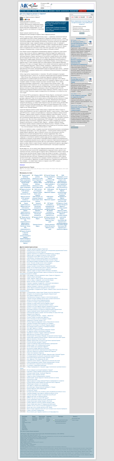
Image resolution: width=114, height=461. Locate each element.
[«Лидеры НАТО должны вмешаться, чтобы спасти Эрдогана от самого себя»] (38, 175)
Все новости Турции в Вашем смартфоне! (30, 431)
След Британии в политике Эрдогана (36, 252)
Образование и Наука (26, 422)
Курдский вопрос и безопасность (81, 31)
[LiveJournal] (27, 19)
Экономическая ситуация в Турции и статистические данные (42, 297)
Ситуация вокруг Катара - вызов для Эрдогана (39, 373)
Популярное (24, 420)
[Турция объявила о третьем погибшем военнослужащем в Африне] (26, 231)
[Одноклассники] (24, 19)
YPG (26, 168)
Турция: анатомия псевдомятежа (35, 410)
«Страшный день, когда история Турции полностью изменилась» (43, 292)
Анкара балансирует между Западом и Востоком (39, 401)
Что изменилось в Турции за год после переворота (40, 363)
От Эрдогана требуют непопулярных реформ (38, 331)
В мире (23, 421)
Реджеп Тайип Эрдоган (57, 168)
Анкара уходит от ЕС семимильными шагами (38, 345)
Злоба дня (24, 427)
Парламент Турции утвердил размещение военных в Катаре (42, 371)
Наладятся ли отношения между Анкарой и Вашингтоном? (42, 294)
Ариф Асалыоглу (25, 167)
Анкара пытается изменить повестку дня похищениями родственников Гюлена (47, 250)
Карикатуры (34, 420)
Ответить (82, 33)
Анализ (23, 424)
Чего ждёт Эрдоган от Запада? (35, 328)
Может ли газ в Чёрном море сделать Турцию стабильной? (42, 267)
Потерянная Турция (32, 390)
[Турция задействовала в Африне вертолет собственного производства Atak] (26, 203)
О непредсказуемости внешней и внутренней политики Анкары (43, 356)
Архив (47, 421)
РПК (51, 168)
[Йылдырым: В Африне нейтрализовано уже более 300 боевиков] (62, 189)
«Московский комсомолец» (50, 433)
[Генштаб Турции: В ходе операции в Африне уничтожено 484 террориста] (50, 175)
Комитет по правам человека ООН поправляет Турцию (41, 307)
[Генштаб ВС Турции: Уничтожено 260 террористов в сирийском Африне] (62, 217)
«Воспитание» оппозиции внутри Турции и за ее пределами (42, 258)
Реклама (48, 420)
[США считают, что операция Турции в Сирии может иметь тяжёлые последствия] (38, 189)
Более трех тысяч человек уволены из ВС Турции (39, 407)
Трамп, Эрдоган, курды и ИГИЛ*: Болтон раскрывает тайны (42, 278)
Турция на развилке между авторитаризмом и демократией (42, 343)
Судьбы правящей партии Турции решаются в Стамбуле (41, 311)
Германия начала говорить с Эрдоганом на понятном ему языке (43, 360)
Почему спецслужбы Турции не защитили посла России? (41, 394)
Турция (21, 170)
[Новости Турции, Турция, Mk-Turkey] (75, 418)
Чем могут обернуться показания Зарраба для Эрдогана (41, 351)
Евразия (23, 417)
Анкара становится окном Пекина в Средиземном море (41, 266)
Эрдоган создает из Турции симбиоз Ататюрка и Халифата (42, 270)
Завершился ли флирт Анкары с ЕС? (36, 320)
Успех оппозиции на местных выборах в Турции (39, 318)
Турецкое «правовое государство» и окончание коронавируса (43, 283)
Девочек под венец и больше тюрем (36, 339)
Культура (58, 11)
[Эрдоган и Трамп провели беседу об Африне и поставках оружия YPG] (62, 203)
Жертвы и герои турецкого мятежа (36, 374)
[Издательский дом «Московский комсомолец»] (60, 420)
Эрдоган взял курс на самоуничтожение (37, 396)
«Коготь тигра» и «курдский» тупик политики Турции (40, 280)
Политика (34, 11)
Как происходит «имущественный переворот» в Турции (41, 387)
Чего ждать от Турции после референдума (38, 385)
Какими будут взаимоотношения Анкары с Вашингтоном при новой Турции (46, 337)
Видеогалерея (25, 429)
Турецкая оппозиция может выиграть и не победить (40, 323)
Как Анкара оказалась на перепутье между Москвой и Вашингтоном (44, 309)
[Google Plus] (29, 19)
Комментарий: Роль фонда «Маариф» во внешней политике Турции (44, 335)
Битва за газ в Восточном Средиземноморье (38, 300)
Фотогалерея (24, 428)
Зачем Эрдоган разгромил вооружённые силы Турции (41, 287)
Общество (40, 11)
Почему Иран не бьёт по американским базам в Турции (78, 81)
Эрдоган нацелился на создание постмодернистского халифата (43, 253)
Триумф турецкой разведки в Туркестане (37, 249)
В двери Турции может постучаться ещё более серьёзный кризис (43, 340)
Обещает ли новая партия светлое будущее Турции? (40, 303)
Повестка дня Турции (76, 105)
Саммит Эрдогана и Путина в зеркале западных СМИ (40, 402)
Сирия (66, 168)
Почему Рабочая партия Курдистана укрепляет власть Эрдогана (43, 382)
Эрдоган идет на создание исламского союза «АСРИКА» (41, 255)
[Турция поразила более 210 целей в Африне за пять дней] (50, 217)
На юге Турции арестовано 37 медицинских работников (41, 404)
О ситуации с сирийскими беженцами (36, 365)
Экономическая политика (79, 26)
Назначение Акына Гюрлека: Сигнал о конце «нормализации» (79, 108)
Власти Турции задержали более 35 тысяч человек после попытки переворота (47, 408)
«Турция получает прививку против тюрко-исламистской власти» (43, 298)
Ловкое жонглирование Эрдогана (35, 352)
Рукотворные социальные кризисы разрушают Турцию (41, 329)
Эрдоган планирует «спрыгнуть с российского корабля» (41, 286)
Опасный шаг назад (32, 379)
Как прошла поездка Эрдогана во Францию (38, 348)
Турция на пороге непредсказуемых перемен (38, 376)
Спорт (23, 423)
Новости (28, 11)
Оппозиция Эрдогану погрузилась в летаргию (38, 264)
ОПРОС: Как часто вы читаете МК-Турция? (38, 397)
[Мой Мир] (26, 19)
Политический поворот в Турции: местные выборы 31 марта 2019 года (45, 312)
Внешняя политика (78, 28)
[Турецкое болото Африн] (38, 217)
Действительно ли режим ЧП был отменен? (38, 334)
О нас (47, 417)
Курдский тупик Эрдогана (33, 314)
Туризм (46, 11)
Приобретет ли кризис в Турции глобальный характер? (41, 332)
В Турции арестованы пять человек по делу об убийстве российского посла (46, 391)
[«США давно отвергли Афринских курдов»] (50, 189)
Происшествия (74, 11)
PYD (23, 168)
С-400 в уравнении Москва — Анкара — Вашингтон (40, 315)
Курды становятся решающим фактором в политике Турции (42, 259)
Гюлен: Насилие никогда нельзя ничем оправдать (39, 263)
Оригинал (22, 164)
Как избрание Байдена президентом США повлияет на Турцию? (43, 261)
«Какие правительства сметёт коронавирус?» (38, 284)
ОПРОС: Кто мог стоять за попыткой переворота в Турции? (42, 405)
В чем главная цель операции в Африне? (37, 346)
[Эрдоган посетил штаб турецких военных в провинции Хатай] (26, 189)
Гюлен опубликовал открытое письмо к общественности (41, 399)
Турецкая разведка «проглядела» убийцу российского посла (42, 393)
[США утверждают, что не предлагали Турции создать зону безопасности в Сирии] (62, 175)
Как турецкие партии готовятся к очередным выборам (41, 326)
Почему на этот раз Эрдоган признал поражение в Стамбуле (42, 306)
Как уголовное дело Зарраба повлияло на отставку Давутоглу (42, 411)
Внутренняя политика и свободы (81, 29)
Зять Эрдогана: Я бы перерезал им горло (37, 359)
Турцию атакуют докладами (34, 276)
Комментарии (82, 11)
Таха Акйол (74, 93)
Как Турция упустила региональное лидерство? (39, 269)
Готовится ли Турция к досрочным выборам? (38, 301)
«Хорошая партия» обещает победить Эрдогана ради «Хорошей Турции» (46, 354)
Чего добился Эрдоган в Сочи (34, 295)
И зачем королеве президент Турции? (36, 342)
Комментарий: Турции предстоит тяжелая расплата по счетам (43, 377)
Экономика (52, 11)
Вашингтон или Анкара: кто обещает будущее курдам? (41, 325)
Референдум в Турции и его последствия (37, 384)
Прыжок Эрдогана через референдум (36, 388)
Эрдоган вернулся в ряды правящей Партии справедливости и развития (45, 380)
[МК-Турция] (29, 6)
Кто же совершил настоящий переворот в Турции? (40, 370)
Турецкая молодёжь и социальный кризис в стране (40, 304)
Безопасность (65, 11)
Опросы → (90, 35)
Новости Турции (45, 168)
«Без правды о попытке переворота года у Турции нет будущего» (43, 275)
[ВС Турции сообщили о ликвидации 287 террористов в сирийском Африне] (50, 203)
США (64, 168)
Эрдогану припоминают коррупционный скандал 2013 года (42, 349)
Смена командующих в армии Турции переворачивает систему (43, 362)
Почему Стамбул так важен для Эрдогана (37, 317)
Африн (28, 168)
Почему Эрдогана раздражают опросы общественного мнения (43, 321)
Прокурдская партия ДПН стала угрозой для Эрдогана (41, 256)
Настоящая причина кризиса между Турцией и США (40, 357)
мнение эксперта (27, 170)
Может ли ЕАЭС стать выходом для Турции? (38, 281)
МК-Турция (23, 11)
